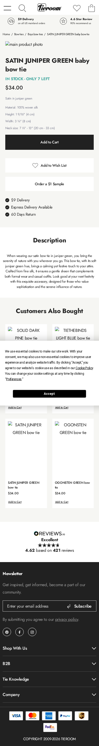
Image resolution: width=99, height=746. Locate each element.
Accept (49, 394)
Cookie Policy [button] (84, 368)
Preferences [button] (14, 379)
